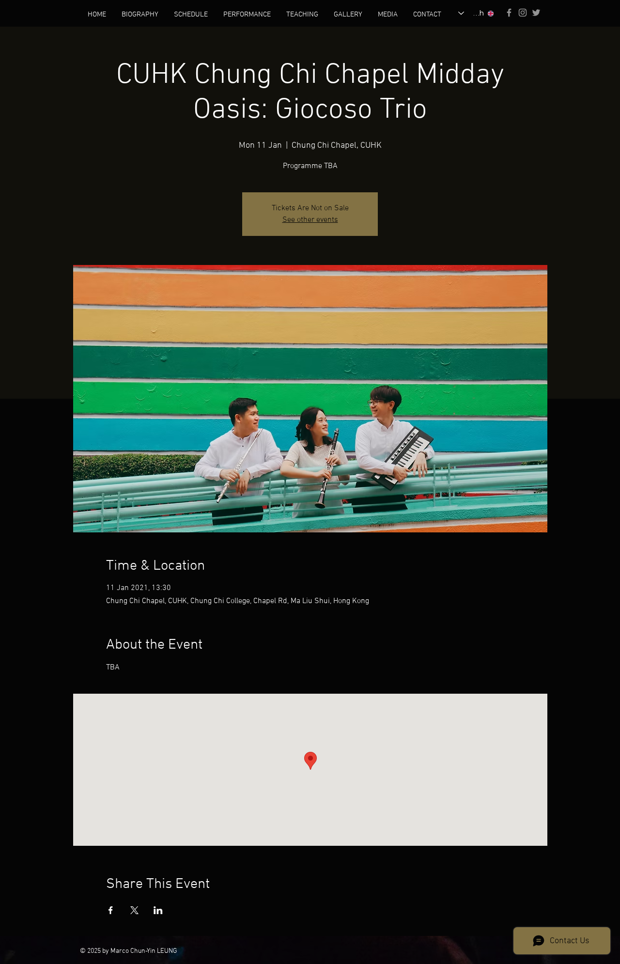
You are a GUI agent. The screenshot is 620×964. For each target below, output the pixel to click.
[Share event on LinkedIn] (158, 910)
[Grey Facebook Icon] (509, 12)
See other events (310, 220)
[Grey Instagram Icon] (522, 12)
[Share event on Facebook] (110, 910)
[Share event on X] (134, 910)
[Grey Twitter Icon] (536, 12)
